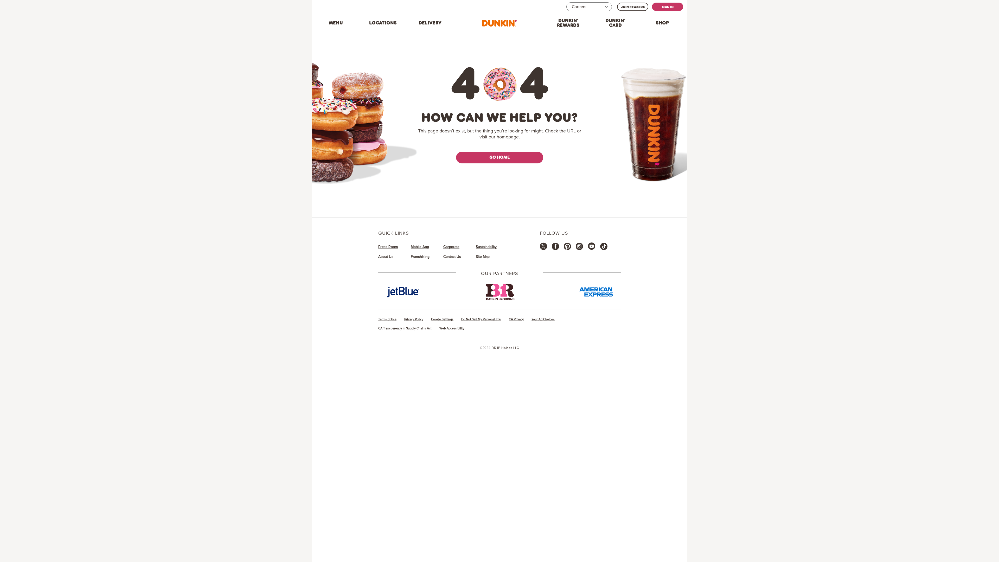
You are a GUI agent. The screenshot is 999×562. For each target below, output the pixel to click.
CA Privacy (516, 319)
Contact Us (452, 257)
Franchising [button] (420, 257)
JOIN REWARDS (633, 7)
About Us (385, 257)
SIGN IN (668, 7)
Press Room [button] (388, 247)
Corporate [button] (451, 247)
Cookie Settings (442, 319)
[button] (336, 23)
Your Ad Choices (543, 319)
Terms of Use (387, 319)
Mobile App (420, 247)
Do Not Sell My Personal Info (481, 319)
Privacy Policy (413, 319)
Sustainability (486, 247)
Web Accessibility (451, 328)
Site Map (483, 257)
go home (499, 157)
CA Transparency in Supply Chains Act (405, 328)
